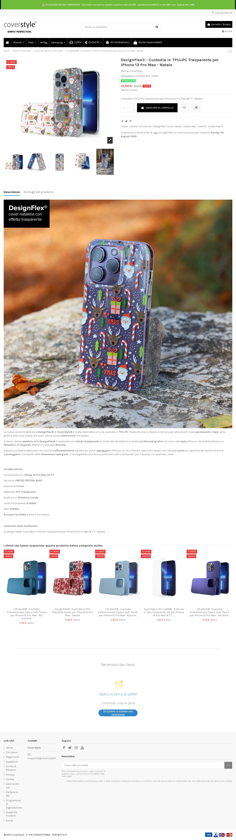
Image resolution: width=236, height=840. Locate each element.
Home (9, 747)
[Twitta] (126, 121)
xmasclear (189, 126)
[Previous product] (229, 51)
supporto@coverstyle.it (42, 758)
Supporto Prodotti (11, 814)
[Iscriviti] (228, 765)
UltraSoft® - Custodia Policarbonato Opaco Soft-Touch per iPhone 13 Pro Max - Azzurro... (118, 612)
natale (133, 126)
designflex (159, 126)
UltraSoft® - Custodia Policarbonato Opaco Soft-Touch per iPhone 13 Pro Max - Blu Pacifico (26, 614)
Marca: (125, 71)
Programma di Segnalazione (14, 804)
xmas (124, 126)
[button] (18, 42)
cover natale (174, 126)
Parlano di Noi (12, 794)
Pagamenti (12, 757)
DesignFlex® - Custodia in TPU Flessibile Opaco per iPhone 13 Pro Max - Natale (72, 612)
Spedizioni (12, 761)
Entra (9, 820)
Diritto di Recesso (11, 768)
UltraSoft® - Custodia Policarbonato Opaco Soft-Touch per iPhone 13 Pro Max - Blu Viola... (209, 612)
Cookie (10, 779)
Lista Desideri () (223, 12)
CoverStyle (136, 71)
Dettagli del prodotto (39, 192)
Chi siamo (12, 752)
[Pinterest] (130, 121)
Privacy (10, 774)
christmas (145, 126)
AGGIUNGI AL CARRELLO (160, 107)
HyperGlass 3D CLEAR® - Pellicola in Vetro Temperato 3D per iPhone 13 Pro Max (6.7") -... (164, 612)
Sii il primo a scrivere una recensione (118, 712)
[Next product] (231, 51)
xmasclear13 (215, 126)
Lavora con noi (12, 785)
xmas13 (201, 126)
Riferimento (128, 76)
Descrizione (12, 192)
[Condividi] (122, 121)
